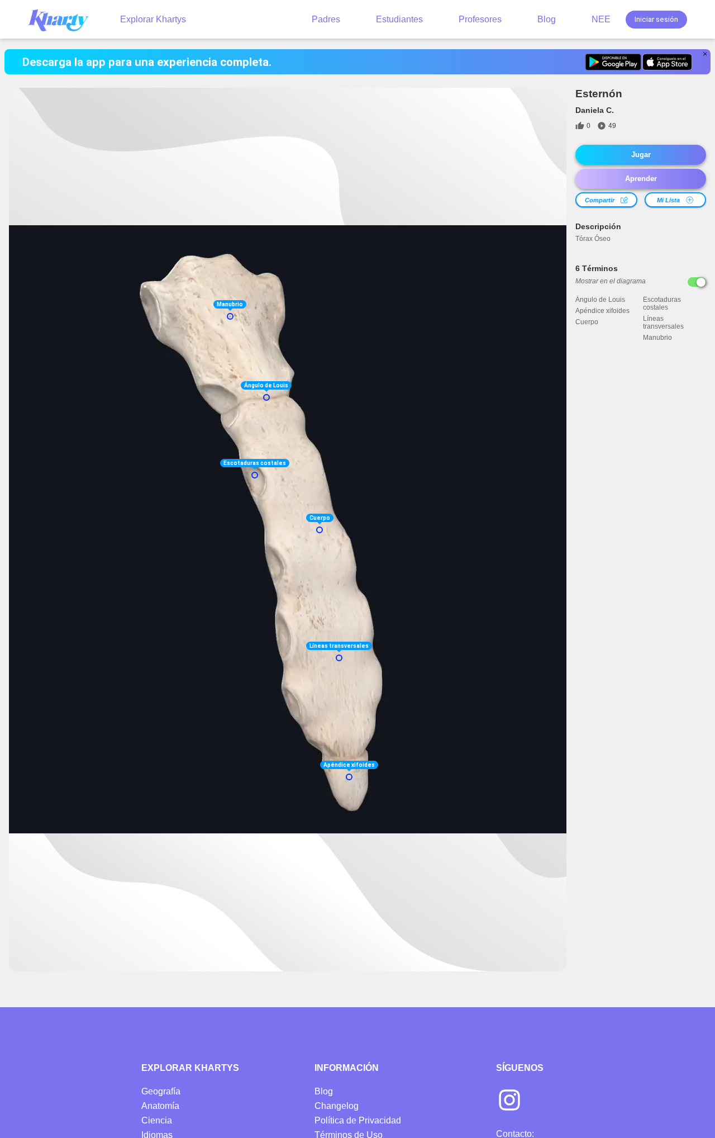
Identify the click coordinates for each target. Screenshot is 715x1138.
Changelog (336, 1106)
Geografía (160, 1091)
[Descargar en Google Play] (613, 62)
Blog (546, 19)
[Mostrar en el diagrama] (697, 282)
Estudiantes (399, 19)
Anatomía (160, 1106)
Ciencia (156, 1120)
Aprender (641, 178)
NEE (601, 19)
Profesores (480, 19)
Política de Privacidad (357, 1120)
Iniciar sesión (656, 19)
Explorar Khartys (153, 19)
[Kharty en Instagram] (509, 1101)
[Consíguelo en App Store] (667, 62)
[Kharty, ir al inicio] (63, 19)
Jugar (641, 154)
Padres (326, 19)
